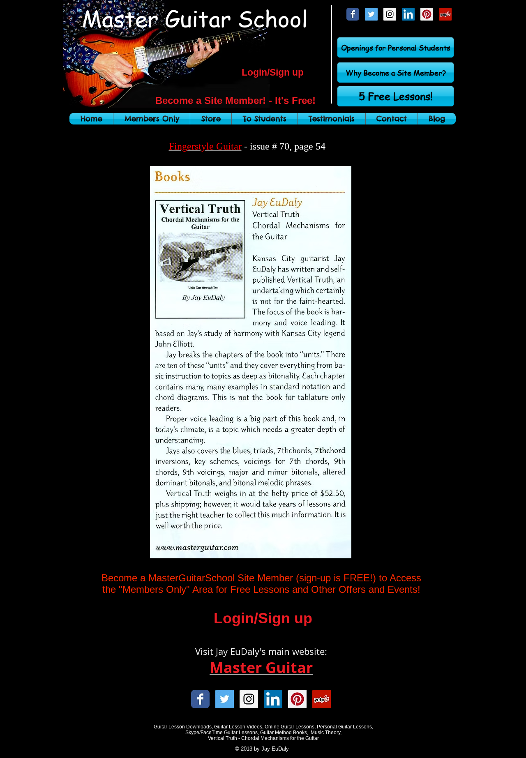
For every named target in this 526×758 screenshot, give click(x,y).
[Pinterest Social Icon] (426, 14)
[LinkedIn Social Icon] (408, 14)
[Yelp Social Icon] (445, 14)
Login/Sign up (273, 72)
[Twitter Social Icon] (371, 14)
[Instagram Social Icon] (389, 14)
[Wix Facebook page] (352, 14)
